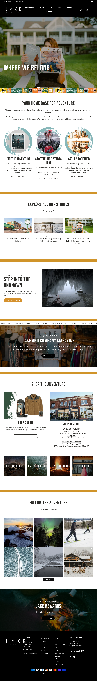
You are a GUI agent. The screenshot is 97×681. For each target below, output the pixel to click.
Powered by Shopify (48, 674)
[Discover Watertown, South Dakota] (18, 226)
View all (48, 211)
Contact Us (58, 647)
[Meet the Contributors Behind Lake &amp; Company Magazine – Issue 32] (79, 226)
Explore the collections (25, 436)
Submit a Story (60, 653)
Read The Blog (13, 300)
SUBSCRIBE (48, 356)
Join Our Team (60, 644)
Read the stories (48, 178)
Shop (60, 8)
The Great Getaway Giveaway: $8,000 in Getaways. (48, 239)
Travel (51, 8)
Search (57, 638)
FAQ (56, 650)
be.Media (58, 661)
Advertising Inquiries (59, 657)
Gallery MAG (59, 664)
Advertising (7, 1)
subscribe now (83, 57)
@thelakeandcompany (48, 509)
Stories (42, 8)
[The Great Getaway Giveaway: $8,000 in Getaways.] (48, 226)
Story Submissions (19, 1)
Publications (29, 8)
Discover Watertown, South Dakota (18, 239)
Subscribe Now (18, 177)
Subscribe (48, 11)
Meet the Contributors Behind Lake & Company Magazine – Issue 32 (79, 241)
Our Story (58, 641)
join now (48, 618)
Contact (69, 8)
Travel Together (79, 177)
